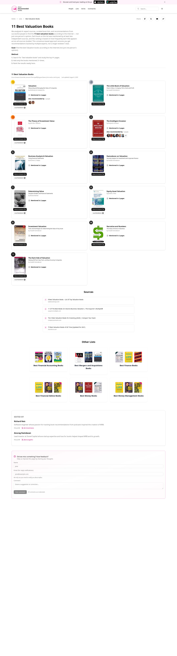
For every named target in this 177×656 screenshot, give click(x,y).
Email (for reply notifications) (23, 470)
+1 (125, 135)
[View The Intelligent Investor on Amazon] (98, 128)
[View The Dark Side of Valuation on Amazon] (20, 265)
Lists (77, 9)
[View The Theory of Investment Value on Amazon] (20, 128)
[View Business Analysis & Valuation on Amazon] (20, 163)
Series (83, 9)
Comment (17, 481)
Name (16, 462)
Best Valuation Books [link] (33, 19)
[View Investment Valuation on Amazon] (20, 233)
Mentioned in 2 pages (116, 128)
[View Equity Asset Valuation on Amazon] (98, 198)
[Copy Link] (163, 19)
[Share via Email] (157, 19)
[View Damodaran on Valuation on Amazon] (98, 163)
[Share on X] (151, 19)
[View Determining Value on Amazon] (20, 198)
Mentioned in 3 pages (116, 95)
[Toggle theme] (162, 8)
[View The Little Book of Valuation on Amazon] (98, 93)
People (71, 9)
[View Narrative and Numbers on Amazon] (98, 233)
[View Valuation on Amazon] (20, 93)
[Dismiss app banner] (164, 2)
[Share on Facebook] (145, 19)
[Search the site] (138, 8)
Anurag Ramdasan (22, 433)
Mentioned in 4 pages (38, 95)
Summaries (92, 9)
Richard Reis (19, 421)
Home (13, 19)
